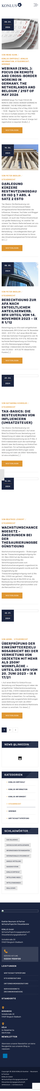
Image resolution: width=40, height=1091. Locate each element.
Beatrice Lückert (15, 519)
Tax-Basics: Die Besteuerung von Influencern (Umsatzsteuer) (18, 417)
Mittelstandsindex (14, 883)
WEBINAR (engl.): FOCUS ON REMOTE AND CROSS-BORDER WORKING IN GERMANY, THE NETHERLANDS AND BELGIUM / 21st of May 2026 (19, 82)
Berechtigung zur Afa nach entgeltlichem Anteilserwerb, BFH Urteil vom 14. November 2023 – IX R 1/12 (19, 311)
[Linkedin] (5, 1056)
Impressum (6, 1085)
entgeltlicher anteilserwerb (18, 845)
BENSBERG (7, 1011)
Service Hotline (11, 956)
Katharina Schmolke (16, 403)
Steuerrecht (22, 61)
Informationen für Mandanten (18, 850)
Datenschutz (17, 1085)
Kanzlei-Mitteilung (14, 861)
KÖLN (4, 1027)
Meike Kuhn (11, 55)
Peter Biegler (13, 176)
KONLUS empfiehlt (11, 59)
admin (9, 639)
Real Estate (11, 888)
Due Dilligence (12, 840)
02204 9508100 (12, 958)
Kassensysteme (12, 866)
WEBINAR (6, 64)
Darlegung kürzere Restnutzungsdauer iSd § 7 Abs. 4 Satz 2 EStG (19, 191)
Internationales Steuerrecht (18, 856)
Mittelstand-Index (14, 877)
